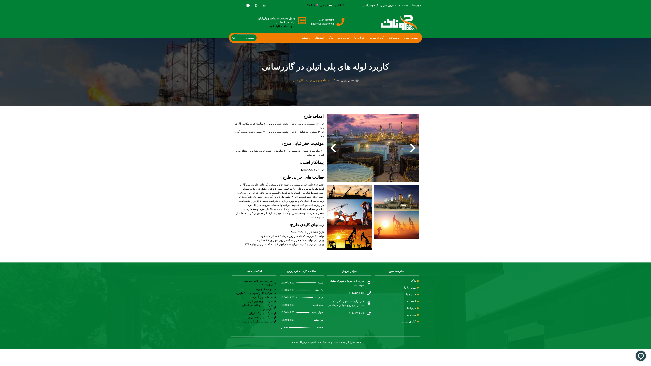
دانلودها (306, 37)
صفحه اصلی (411, 37)
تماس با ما (344, 37)
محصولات (394, 37)
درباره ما (359, 37)
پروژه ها (345, 80)
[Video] (248, 5)
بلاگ (330, 37)
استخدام (319, 37)
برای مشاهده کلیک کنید (282, 26)
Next (333, 148)
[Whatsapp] (256, 5)
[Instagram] (264, 5)
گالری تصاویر (376, 37)
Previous (412, 148)
